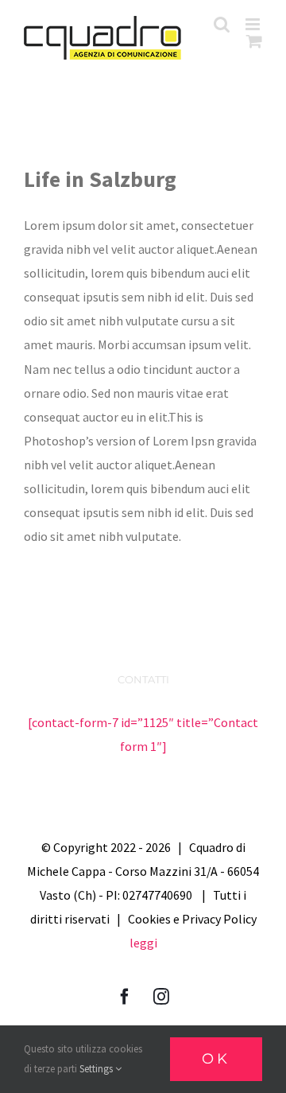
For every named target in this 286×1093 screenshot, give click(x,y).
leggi (143, 943)
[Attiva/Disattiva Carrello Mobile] (254, 41)
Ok (216, 1059)
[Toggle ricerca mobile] (222, 24)
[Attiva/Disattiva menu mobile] (253, 24)
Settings (97, 1068)
